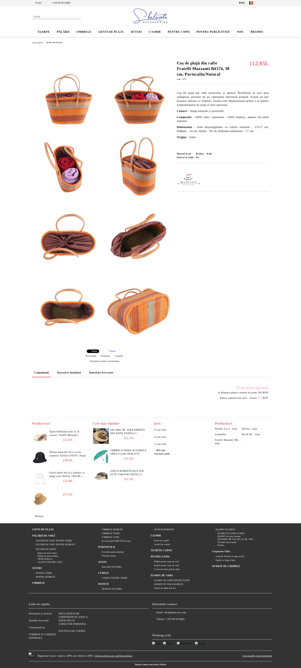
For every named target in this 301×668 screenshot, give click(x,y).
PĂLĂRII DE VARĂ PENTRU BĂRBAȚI (55, 544)
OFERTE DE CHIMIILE (226, 566)
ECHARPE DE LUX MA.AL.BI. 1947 (235, 539)
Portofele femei (109, 556)
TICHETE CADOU (161, 550)
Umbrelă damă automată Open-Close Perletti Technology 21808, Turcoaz (128, 452)
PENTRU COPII (179, 31)
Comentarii (41, 372)
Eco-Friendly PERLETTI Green (116, 541)
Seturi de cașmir (161, 540)
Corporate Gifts (221, 551)
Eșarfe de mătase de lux (165, 588)
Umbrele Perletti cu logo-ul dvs (230, 556)
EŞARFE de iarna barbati (228, 536)
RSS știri (160, 450)
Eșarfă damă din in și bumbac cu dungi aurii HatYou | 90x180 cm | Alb (67, 474)
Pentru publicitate (213, 31)
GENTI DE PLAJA (111, 31)
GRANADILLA (45, 559)
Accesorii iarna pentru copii (167, 569)
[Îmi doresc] (183, 169)
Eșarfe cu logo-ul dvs (225, 560)
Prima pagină (37, 43)
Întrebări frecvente (101, 372)
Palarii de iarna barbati (48, 556)
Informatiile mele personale (257, 656)
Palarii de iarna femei (47, 553)
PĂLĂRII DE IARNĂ (46, 549)
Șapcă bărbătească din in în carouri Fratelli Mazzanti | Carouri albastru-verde (127, 473)
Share (94, 351)
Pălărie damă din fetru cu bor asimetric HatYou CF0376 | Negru (67, 454)
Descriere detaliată (69, 372)
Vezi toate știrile (162, 454)
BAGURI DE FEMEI (112, 567)
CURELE (103, 573)
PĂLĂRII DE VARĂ (43, 535)
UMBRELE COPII (110, 537)
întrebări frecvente (39, 620)
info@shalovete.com (175, 612)
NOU (240, 31)
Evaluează (105, 356)
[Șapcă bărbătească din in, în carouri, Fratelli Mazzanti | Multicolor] (40, 438)
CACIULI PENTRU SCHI (50, 562)
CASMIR (155, 31)
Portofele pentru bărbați (113, 552)
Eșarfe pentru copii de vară (166, 565)
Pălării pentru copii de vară (166, 561)
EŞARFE (44, 31)
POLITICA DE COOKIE (72, 631)
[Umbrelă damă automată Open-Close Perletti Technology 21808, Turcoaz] (101, 456)
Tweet (112, 351)
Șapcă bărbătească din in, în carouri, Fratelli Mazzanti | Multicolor (64, 433)
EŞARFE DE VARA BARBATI (168, 584)
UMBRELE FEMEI (111, 533)
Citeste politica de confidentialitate (113, 656)
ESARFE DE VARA (162, 575)
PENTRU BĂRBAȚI (45, 577)
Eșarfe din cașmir (162, 544)
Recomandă (91, 356)
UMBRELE (84, 31)
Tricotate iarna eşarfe (227, 542)
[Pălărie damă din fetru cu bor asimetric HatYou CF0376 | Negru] (40, 458)
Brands (257, 31)
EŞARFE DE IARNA (226, 529)
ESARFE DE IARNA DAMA (231, 533)
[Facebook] (262, 3)
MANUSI (103, 584)
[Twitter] (267, 3)
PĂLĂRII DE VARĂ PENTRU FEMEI (54, 540)
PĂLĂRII (63, 31)
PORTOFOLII (106, 547)
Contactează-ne (37, 627)
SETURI (136, 31)
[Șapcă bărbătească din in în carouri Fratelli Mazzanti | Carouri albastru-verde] (101, 477)
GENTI (102, 562)
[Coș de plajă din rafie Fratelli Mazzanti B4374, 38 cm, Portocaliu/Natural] (68, 96)
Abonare (39, 516)
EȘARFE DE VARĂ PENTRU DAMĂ (172, 580)
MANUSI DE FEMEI (112, 589)
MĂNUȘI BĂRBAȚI (164, 529)
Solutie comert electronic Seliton (150, 664)
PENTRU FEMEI (44, 573)
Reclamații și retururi (40, 613)
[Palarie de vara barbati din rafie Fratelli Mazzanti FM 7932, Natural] (101, 436)
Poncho (220, 545)
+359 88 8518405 (61, 3)
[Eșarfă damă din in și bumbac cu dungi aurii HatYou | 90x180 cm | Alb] (40, 479)
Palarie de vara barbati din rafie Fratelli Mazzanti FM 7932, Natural (127, 432)
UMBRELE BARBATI (112, 529)
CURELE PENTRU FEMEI (114, 578)
